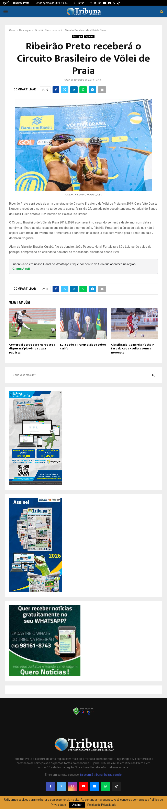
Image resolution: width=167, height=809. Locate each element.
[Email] (94, 786)
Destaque (77, 36)
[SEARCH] (153, 375)
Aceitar (77, 804)
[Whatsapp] (105, 786)
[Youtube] (83, 786)
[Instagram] (72, 786)
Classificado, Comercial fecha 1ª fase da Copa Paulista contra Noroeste (132, 348)
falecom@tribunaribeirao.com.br (101, 774)
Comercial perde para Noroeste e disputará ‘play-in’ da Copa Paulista (32, 348)
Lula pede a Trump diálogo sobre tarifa (83, 346)
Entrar (80, 3)
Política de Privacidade (101, 804)
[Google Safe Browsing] (83, 714)
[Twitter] (61, 786)
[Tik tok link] (118, 3)
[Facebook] (50, 786)
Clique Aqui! (21, 268)
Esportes (89, 36)
